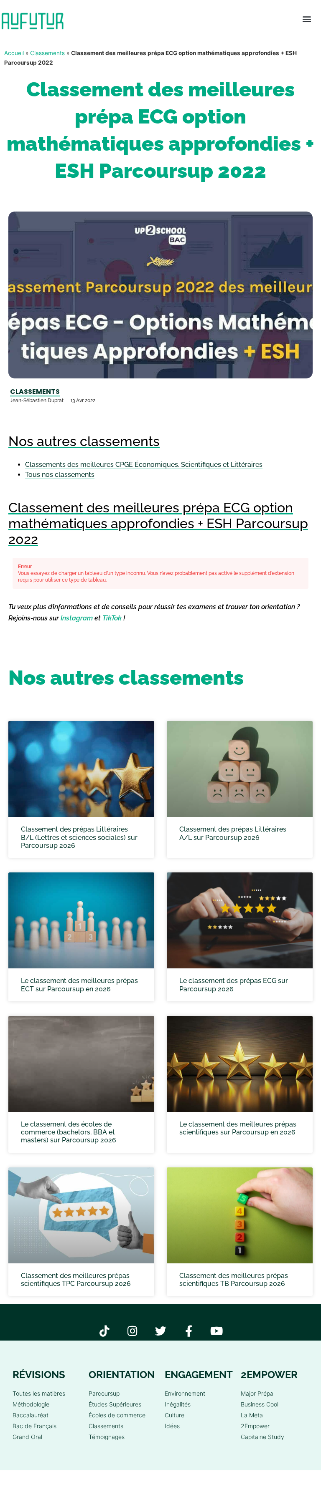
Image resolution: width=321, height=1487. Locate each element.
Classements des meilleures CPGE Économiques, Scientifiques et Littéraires (143, 465)
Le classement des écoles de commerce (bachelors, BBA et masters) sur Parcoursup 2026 (68, 1132)
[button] (306, 19)
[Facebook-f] (188, 1330)
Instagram (77, 618)
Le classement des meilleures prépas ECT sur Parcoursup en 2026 (79, 985)
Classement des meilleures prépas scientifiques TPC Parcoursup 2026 (76, 1280)
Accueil (14, 53)
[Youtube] (216, 1330)
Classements (47, 53)
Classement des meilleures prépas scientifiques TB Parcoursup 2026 (233, 1280)
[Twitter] (160, 1330)
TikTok (112, 618)
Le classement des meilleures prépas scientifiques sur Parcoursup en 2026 (237, 1128)
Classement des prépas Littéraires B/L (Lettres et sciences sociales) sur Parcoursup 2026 (79, 837)
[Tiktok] (104, 1330)
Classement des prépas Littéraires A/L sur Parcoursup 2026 (232, 833)
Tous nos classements (59, 475)
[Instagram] (132, 1330)
